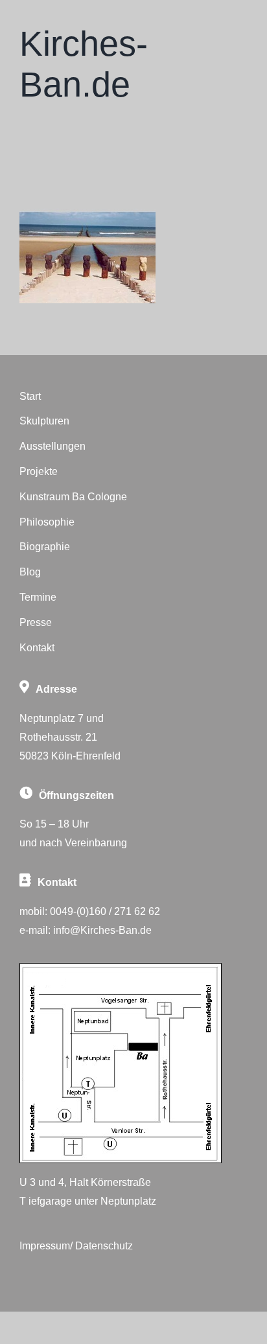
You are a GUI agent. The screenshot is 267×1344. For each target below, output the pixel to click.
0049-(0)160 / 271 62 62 (105, 911)
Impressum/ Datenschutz (76, 1245)
